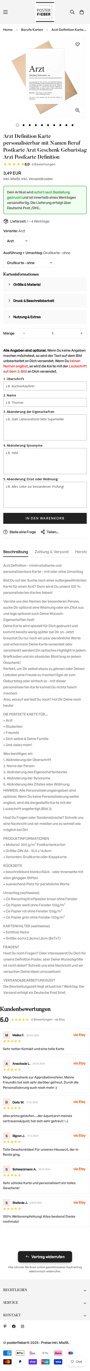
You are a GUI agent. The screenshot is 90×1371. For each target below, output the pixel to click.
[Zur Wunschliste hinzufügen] (77, 44)
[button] (82, 12)
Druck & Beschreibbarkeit (33, 300)
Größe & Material (27, 284)
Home (8, 30)
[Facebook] (14, 1326)
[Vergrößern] (77, 110)
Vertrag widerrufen (48, 1256)
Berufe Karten (32, 30)
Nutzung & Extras (27, 317)
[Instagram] (22, 1326)
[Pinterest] (5, 1326)
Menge (8, 333)
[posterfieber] (45, 12)
